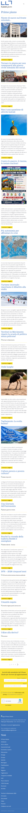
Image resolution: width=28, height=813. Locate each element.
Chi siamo (3, 796)
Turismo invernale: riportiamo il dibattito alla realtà (13, 287)
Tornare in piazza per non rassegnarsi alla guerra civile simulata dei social (13, 65)
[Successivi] (17, 665)
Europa (3, 757)
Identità (3, 760)
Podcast (3, 803)
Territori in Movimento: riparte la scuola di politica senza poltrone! (14, 334)
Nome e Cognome (22, 678)
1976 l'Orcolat (5, 783)
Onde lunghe (7, 367)
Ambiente (3, 742)
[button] (26, 4)
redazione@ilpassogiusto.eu (8, 730)
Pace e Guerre (5, 781)
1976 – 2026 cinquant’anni (13, 571)
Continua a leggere (7, 59)
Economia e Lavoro (6, 749)
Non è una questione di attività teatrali (12, 111)
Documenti (4, 798)
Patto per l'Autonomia (7, 721)
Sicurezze (3, 786)
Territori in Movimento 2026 (8, 793)
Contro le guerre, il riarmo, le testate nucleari (14, 162)
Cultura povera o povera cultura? (12, 472)
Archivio (3, 788)
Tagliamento (4, 773)
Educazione (4, 752)
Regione (3, 770)
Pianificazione (5, 765)
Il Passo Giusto (5, 739)
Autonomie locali (5, 747)
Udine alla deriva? (9, 632)
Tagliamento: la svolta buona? (11, 422)
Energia (3, 755)
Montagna (4, 762)
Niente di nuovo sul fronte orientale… (13, 19)
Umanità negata (8, 602)
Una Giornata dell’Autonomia (8, 505)
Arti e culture (4, 744)
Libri (2, 778)
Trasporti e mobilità (6, 775)
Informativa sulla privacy (7, 810)
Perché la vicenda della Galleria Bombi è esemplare (12, 539)
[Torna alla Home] (6, 4)
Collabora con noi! (6, 806)
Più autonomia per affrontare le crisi (10, 232)
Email (25, 683)
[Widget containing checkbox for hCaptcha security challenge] (12, 701)
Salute (2, 768)
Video (2, 801)
